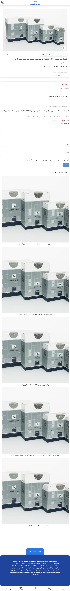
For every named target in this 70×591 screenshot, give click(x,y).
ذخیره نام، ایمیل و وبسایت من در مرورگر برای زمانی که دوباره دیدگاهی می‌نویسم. (45, 160)
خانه (65, 55)
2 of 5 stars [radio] (58, 120)
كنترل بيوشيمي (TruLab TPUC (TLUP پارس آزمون (35, 526)
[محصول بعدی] (4, 55)
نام (67, 145)
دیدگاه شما (65, 124)
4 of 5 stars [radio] (55, 120)
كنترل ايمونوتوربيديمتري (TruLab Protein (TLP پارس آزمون (35, 385)
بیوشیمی (59, 55)
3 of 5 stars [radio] (56, 120)
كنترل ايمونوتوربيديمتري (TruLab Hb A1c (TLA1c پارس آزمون (35, 244)
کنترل (53, 55)
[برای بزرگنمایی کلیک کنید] (64, 48)
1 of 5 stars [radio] (59, 120)
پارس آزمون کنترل (45, 55)
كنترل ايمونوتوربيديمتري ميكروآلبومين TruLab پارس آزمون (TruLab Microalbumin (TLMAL (35, 455)
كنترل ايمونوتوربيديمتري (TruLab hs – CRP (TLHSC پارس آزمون (35, 315)
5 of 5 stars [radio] (54, 120)
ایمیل (66, 152)
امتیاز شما (65, 120)
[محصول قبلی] (7, 55)
